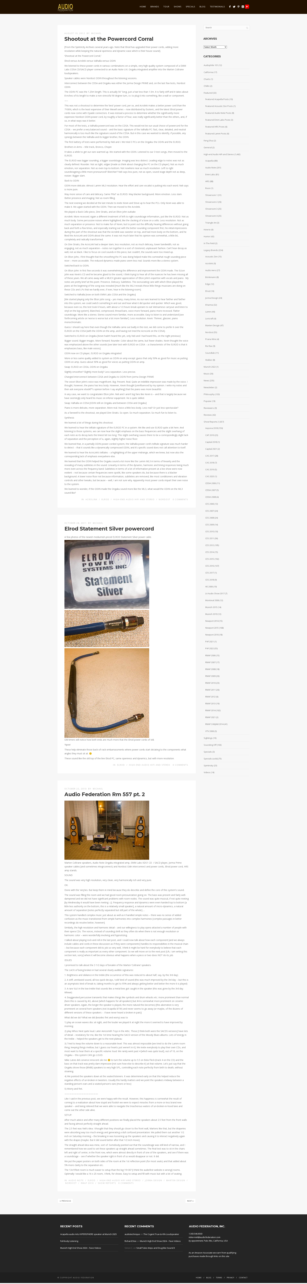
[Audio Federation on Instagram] (243, 7)
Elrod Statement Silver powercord (109, 529)
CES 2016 (209, 565)
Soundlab (210, 352)
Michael (96, 33)
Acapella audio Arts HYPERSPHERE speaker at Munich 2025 (88, 1234)
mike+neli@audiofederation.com (204, 1237)
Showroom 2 (211, 201)
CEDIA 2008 (210, 497)
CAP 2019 (209, 435)
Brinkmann (210, 277)
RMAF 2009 (210, 676)
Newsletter (209, 387)
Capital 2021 (211, 448)
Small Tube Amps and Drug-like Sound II (155, 1247)
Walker (208, 359)
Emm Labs (210, 174)
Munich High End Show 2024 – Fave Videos (80, 1247)
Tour (166, 6)
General (208, 147)
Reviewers (209, 408)
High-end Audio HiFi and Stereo (134, 499)
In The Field (209, 243)
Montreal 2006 (212, 600)
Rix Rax (208, 346)
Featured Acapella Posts (217, 99)
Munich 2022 (210, 366)
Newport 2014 (212, 620)
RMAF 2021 (210, 717)
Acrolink (91, 499)
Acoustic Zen (211, 256)
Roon (207, 188)
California (208, 72)
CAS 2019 (209, 469)
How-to (207, 229)
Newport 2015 (212, 627)
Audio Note (76, 1180)
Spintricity (208, 765)
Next (190, 1200)
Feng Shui (208, 140)
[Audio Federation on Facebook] (230, 7)
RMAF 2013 (210, 703)
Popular (207, 401)
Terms (219, 1277)
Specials (190, 6)
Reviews (208, 414)
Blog (202, 6)
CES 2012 (209, 545)
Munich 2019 (211, 614)
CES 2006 (209, 503)
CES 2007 (209, 510)
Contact (243, 1277)
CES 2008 (209, 517)
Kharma (209, 304)
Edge (207, 284)
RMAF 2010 (87, 1183)
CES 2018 (209, 579)
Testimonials (217, 6)
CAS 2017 (209, 455)
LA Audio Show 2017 (214, 593)
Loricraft (209, 318)
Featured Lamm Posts (215, 133)
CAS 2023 (209, 476)
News (206, 380)
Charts (207, 79)
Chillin (206, 86)
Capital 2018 (211, 442)
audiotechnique (132, 1234)
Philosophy (209, 394)
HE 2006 (209, 586)
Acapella (209, 160)
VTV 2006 (209, 731)
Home (143, 6)
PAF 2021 (209, 641)
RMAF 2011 (210, 689)
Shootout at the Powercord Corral (108, 39)
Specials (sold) (211, 758)
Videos (207, 772)
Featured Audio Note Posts (218, 112)
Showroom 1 (211, 195)
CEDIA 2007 (210, 490)
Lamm (208, 311)
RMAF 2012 (210, 696)
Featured (208, 92)
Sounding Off (210, 744)
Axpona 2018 (211, 428)
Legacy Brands (211, 250)
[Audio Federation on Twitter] (234, 7)
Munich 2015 (211, 607)
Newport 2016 (212, 634)
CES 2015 (209, 558)
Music (206, 373)
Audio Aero (210, 270)
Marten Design (175, 1180)
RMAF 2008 (210, 669)
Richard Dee (130, 1241)
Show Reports (107, 1183)
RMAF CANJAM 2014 (214, 724)
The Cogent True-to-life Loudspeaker (161, 1234)
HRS (207, 181)
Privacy (230, 1277)
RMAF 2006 (210, 655)
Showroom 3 (211, 208)
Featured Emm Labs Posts (217, 119)
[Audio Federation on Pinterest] (238, 7)
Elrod (105, 499)
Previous (65, 1200)
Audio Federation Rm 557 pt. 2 (104, 794)
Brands (154, 6)
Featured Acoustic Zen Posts (219, 106)
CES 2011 (209, 538)
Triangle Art (210, 222)
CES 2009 (209, 524)
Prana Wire (210, 339)
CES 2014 (209, 552)
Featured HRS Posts (214, 126)
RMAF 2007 (210, 662)
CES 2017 (209, 572)
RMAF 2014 (210, 710)
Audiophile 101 (211, 65)
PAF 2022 (209, 648)
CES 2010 (209, 531)
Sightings (208, 738)
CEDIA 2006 (210, 483)
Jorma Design (153, 1180)
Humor (207, 236)
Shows (177, 6)
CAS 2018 (209, 462)
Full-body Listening (69, 1241)
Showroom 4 (211, 215)
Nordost (164, 499)
